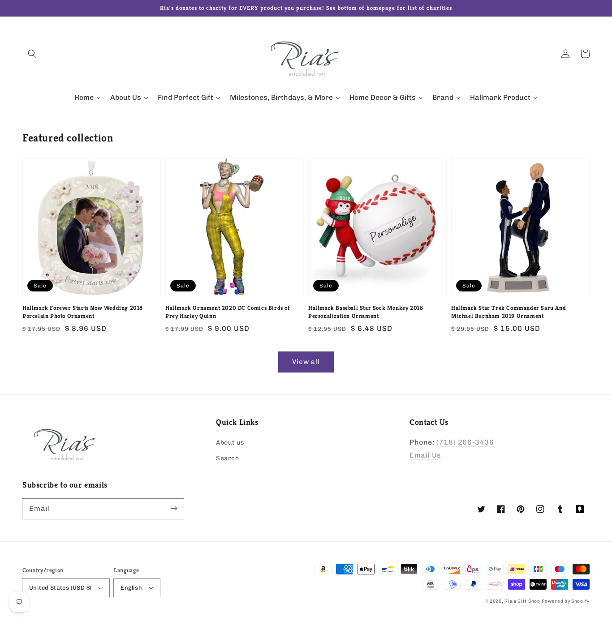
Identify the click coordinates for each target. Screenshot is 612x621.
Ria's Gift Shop (522, 601)
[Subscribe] (174, 508)
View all (306, 362)
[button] (32, 54)
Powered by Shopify (566, 601)
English (131, 587)
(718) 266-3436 (465, 442)
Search (227, 458)
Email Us (425, 455)
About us (230, 442)
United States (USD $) (60, 587)
